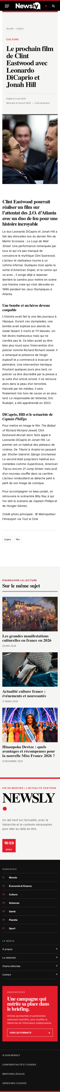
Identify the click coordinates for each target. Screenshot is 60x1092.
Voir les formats (30, 1032)
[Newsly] (31, 6)
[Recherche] (53, 6)
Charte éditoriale (30, 966)
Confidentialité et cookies (19, 1064)
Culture (20, 28)
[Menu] (7, 6)
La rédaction (30, 957)
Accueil (9, 28)
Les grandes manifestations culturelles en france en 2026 (26, 638)
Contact (30, 974)
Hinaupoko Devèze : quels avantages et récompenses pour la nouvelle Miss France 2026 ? (28, 751)
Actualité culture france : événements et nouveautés (24, 693)
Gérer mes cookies (14, 1083)
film (18, 539)
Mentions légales (13, 1074)
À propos (30, 949)
